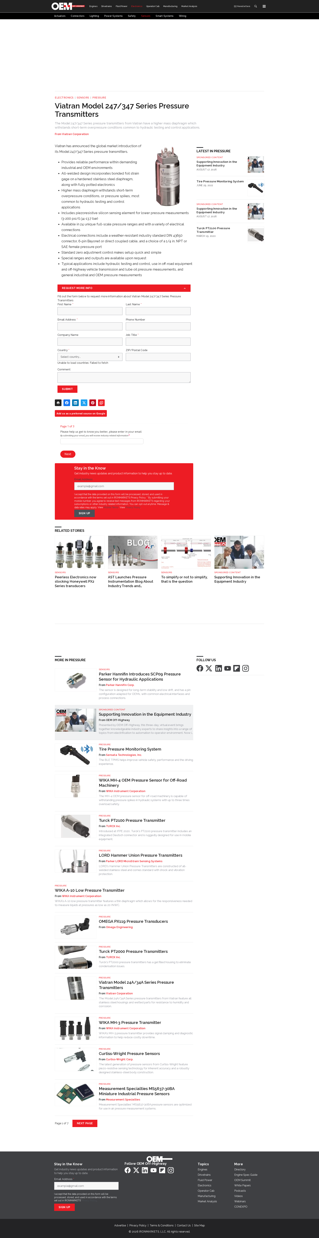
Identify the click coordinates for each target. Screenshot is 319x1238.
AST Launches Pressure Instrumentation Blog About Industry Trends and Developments (130, 581)
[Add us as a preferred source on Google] (101, 402)
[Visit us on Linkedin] (218, 668)
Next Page (85, 1123)
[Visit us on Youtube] (227, 668)
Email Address (67, 319)
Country (63, 350)
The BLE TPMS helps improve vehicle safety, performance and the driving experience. (146, 761)
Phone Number (135, 319)
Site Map (199, 1225)
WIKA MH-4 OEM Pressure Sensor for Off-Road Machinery (143, 783)
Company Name (67, 335)
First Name (65, 304)
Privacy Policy (133, 507)
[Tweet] (84, 402)
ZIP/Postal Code (137, 350)
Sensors (83, 97)
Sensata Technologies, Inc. (124, 755)
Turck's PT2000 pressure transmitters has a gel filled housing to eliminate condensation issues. (145, 964)
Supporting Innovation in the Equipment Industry (217, 163)
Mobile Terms (111, 507)
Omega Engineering (119, 927)
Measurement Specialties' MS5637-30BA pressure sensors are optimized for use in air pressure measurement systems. (145, 1106)
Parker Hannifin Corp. (120, 685)
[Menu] (264, 6)
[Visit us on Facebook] (200, 668)
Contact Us (184, 1225)
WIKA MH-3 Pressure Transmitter (130, 1022)
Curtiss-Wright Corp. (119, 1059)
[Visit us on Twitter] (209, 668)
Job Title (132, 335)
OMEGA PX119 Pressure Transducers (133, 921)
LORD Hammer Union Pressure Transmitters (140, 855)
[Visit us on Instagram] (245, 668)
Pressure (99, 97)
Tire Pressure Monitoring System (220, 181)
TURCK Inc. (113, 826)
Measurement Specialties (123, 1099)
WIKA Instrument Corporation (125, 791)
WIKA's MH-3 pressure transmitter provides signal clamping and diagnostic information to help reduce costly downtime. (146, 1035)
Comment (63, 369)
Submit (67, 389)
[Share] (66, 402)
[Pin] (92, 402)
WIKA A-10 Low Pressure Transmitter (90, 890)
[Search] (255, 6)
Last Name (134, 304)
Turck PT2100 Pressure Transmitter (213, 230)
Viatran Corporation (75, 134)
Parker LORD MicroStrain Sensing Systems (134, 861)
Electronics (64, 97)
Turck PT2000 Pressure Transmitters (133, 951)
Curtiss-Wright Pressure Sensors (129, 1053)
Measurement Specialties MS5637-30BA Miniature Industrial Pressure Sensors (136, 1091)
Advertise (120, 1225)
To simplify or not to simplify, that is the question (184, 579)
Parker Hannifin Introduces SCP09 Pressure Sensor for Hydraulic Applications (140, 677)
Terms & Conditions (162, 1225)
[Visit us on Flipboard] (236, 668)
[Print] (58, 402)
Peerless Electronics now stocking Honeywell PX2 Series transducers (75, 581)
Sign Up (84, 513)
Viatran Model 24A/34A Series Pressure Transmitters (136, 985)
